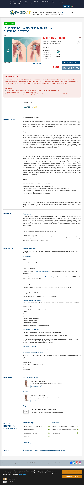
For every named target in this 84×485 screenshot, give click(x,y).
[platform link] (20, 12)
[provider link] (30, 107)
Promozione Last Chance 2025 (43, 271)
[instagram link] (80, 462)
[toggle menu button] (72, 12)
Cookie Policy (22, 474)
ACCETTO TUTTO (72, 476)
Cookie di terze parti (13, 482)
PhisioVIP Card (49, 277)
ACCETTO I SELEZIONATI (72, 472)
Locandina (37, 63)
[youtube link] (77, 462)
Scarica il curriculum (36, 386)
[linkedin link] (74, 462)
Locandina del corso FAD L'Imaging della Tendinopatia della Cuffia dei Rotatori (46, 450)
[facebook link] (71, 462)
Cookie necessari (12, 479)
